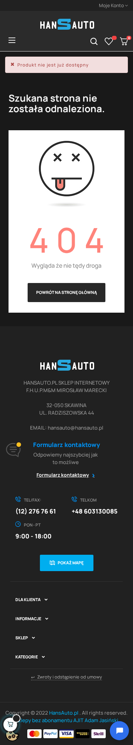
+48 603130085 (95, 511)
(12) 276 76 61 (35, 511)
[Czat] (119, 730)
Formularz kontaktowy (62, 475)
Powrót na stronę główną (66, 292)
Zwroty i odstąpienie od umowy (66, 677)
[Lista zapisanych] (109, 41)
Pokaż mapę (71, 563)
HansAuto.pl (64, 712)
